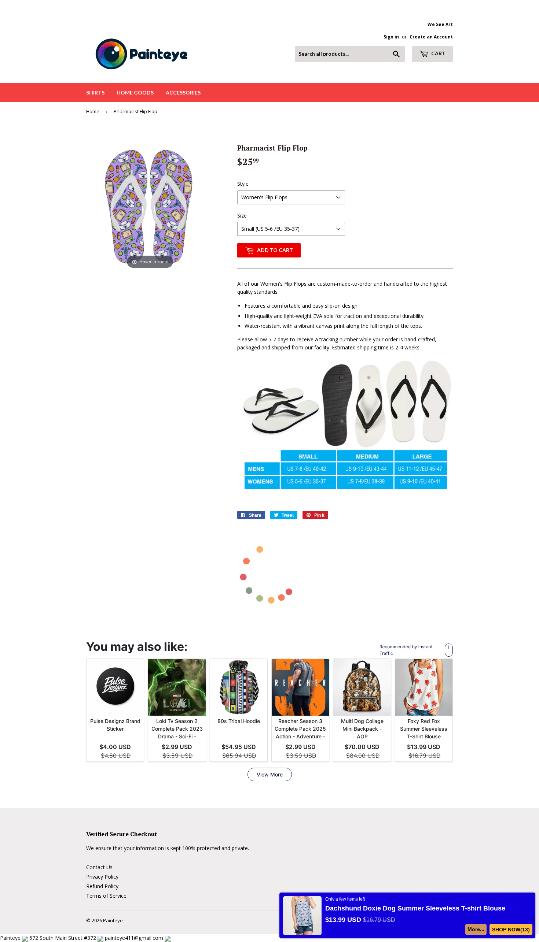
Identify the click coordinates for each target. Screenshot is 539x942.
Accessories (183, 92)
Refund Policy (102, 886)
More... (475, 929)
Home (92, 111)
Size (242, 215)
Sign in (391, 37)
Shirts (95, 92)
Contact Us (99, 867)
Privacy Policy (102, 876)
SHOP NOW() (511, 929)
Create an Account (431, 37)
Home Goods (135, 92)
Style (243, 183)
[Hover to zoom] (150, 206)
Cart (437, 53)
